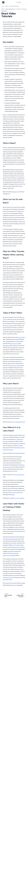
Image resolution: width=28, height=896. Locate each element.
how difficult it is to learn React (16, 498)
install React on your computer (13, 492)
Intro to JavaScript (9, 325)
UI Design (18, 365)
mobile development (8, 450)
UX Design (11, 365)
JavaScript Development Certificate (16, 547)
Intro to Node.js (21, 337)
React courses (9, 577)
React (7, 6)
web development (18, 447)
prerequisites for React (19, 453)
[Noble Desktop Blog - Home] (3, 2)
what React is (15, 192)
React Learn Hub (15, 585)
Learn (3, 6)
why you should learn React (18, 422)
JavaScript (5, 437)
